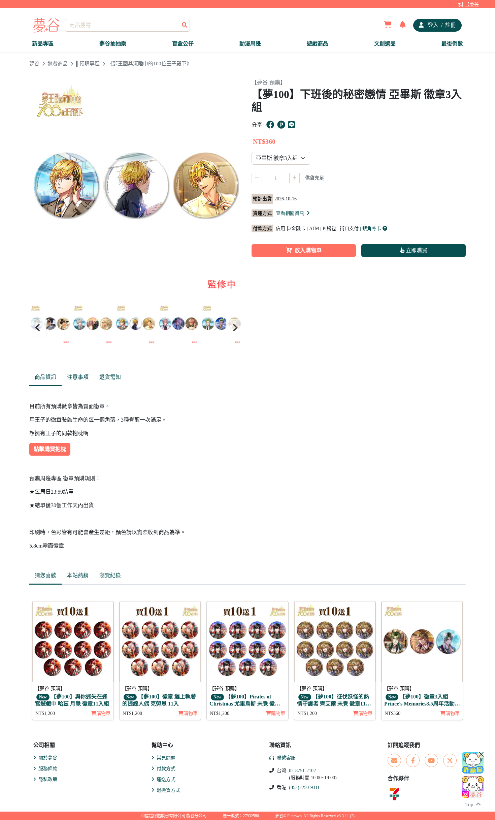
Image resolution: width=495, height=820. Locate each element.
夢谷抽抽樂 (112, 43)
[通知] (403, 25)
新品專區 (43, 43)
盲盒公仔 (183, 43)
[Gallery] (136, 327)
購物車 (103, 713)
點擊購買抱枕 (50, 449)
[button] (293, 213)
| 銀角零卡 (371, 228)
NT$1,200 (45, 713)
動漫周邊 (250, 43)
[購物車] (388, 25)
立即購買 (415, 250)
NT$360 (392, 713)
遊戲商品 (317, 43)
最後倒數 (452, 43)
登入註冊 (441, 25)
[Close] (481, 754)
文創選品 (385, 43)
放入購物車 (308, 250)
